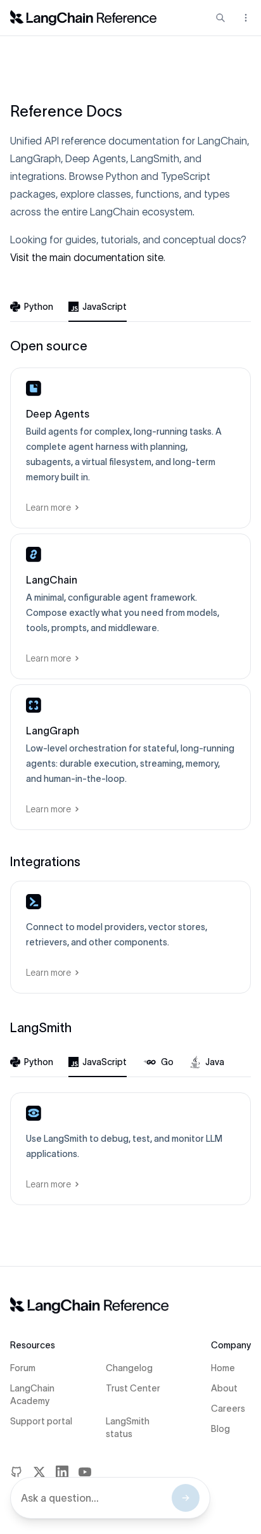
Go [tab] (167, 1062)
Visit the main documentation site (86, 257)
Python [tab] (38, 307)
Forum (22, 1368)
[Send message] (186, 1498)
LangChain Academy (32, 1394)
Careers (228, 1408)
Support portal (41, 1421)
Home (223, 1368)
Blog (220, 1429)
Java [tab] (214, 1062)
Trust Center (133, 1388)
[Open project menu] (244, 18)
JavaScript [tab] (104, 307)
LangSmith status (128, 1427)
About (224, 1388)
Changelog (129, 1368)
